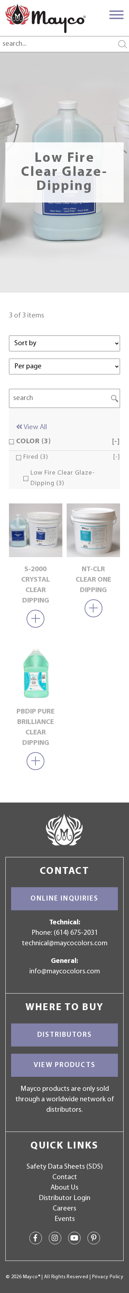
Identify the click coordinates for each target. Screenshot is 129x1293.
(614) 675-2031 (76, 933)
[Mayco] (45, 18)
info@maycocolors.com (64, 971)
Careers (64, 1208)
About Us (64, 1187)
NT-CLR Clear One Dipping (93, 580)
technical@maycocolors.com (65, 943)
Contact (64, 1177)
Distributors (64, 1035)
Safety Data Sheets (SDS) (65, 1166)
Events (64, 1219)
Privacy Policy (107, 1277)
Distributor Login (64, 1198)
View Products (64, 1065)
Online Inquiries (64, 898)
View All (35, 427)
